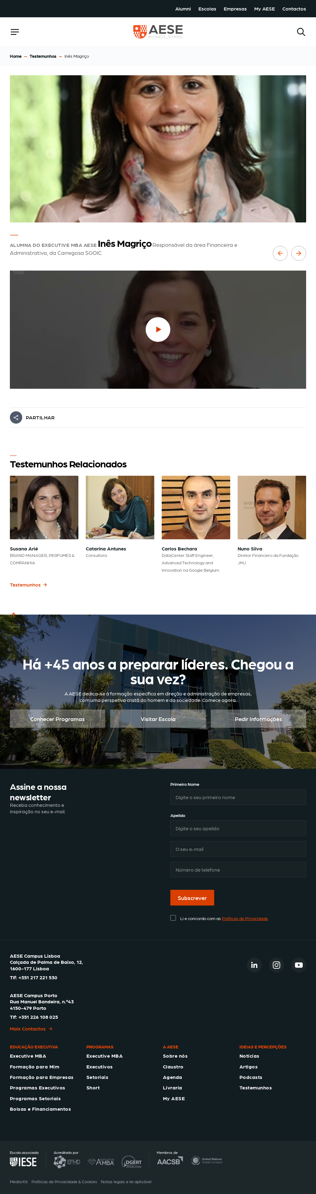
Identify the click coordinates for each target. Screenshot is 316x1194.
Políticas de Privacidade (245, 918)
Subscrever (192, 897)
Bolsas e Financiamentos (40, 1109)
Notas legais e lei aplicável (126, 1181)
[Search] (301, 32)
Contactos (294, 8)
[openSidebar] (15, 32)
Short (93, 1087)
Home (16, 56)
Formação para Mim (34, 1066)
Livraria (172, 1087)
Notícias (249, 1056)
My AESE (264, 8)
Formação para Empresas (42, 1077)
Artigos (248, 1066)
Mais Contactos (28, 1028)
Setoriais (97, 1077)
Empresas (235, 8)
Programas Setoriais (35, 1098)
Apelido (177, 815)
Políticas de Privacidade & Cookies (64, 1181)
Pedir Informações (258, 718)
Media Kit (19, 1181)
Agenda (172, 1077)
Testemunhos (43, 56)
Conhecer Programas (57, 718)
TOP (15, 622)
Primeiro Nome (184, 783)
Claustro (173, 1066)
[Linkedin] (254, 965)
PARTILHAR (40, 417)
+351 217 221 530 (38, 977)
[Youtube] (298, 965)
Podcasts (251, 1077)
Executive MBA (28, 1056)
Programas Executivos (37, 1087)
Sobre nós (175, 1056)
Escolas (207, 8)
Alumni (183, 8)
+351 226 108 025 (38, 1017)
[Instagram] (276, 965)
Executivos (99, 1066)
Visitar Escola (158, 718)
